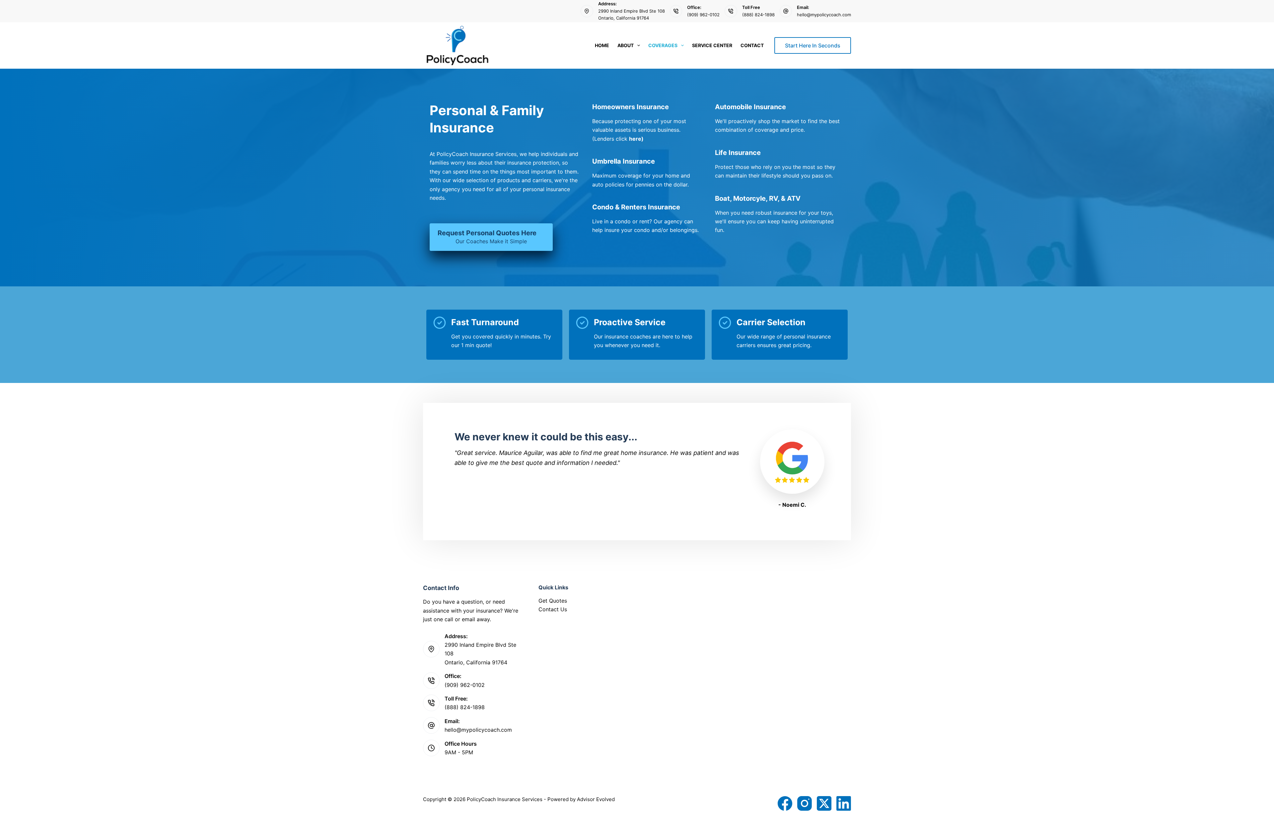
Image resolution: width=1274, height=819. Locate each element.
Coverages (662, 45)
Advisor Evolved (596, 799)
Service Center (712, 45)
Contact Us (552, 609)
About (625, 45)
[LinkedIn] (843, 803)
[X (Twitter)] (824, 803)
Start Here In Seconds (812, 45)
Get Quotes (552, 600)
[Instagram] (804, 803)
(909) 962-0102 (703, 14)
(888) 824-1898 (758, 14)
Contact (752, 45)
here (635, 138)
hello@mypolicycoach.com (824, 14)
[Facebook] (785, 803)
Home (602, 45)
